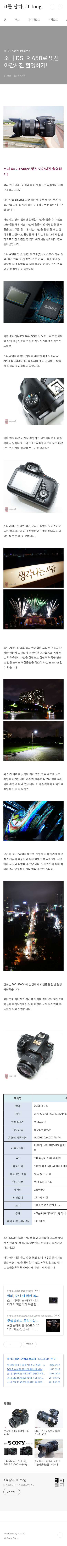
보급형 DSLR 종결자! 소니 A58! (24, 1364)
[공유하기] (14, 1344)
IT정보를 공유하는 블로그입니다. (18, 1484)
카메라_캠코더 (28, 1358)
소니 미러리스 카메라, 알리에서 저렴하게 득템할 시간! (22, 1302)
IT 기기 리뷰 (13, 1358)
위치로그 (53, 19)
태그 (17, 19)
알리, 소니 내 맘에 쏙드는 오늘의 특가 (23, 1296)
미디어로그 (34, 19)
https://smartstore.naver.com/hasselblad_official (30, 1315)
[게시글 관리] (18, 1344)
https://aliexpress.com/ (20, 1290)
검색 (52, 6)
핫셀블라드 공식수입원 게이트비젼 (23, 1321)
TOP (60, 1535)
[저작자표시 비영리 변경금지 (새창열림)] (41, 1344)
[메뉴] (60, 6)
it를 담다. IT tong (23, 6)
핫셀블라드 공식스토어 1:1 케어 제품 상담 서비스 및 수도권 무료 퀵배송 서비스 (23, 1327)
